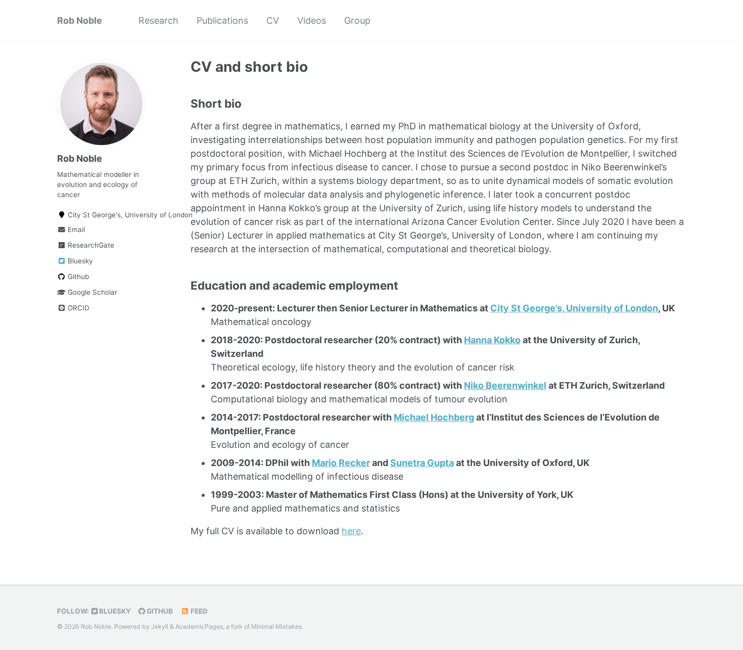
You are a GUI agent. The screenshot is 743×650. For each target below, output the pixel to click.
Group (357, 20)
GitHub (159, 611)
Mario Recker (341, 462)
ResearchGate (90, 245)
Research (158, 20)
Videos (311, 20)
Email (75, 229)
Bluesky (79, 261)
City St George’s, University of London (574, 308)
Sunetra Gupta (422, 462)
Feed (198, 611)
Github (77, 276)
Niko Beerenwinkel (505, 385)
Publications (222, 20)
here (351, 531)
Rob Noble (79, 20)
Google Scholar (91, 292)
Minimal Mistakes (276, 626)
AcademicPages (199, 626)
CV (272, 20)
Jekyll (159, 626)
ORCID (77, 308)
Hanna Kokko (492, 340)
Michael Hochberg (434, 417)
